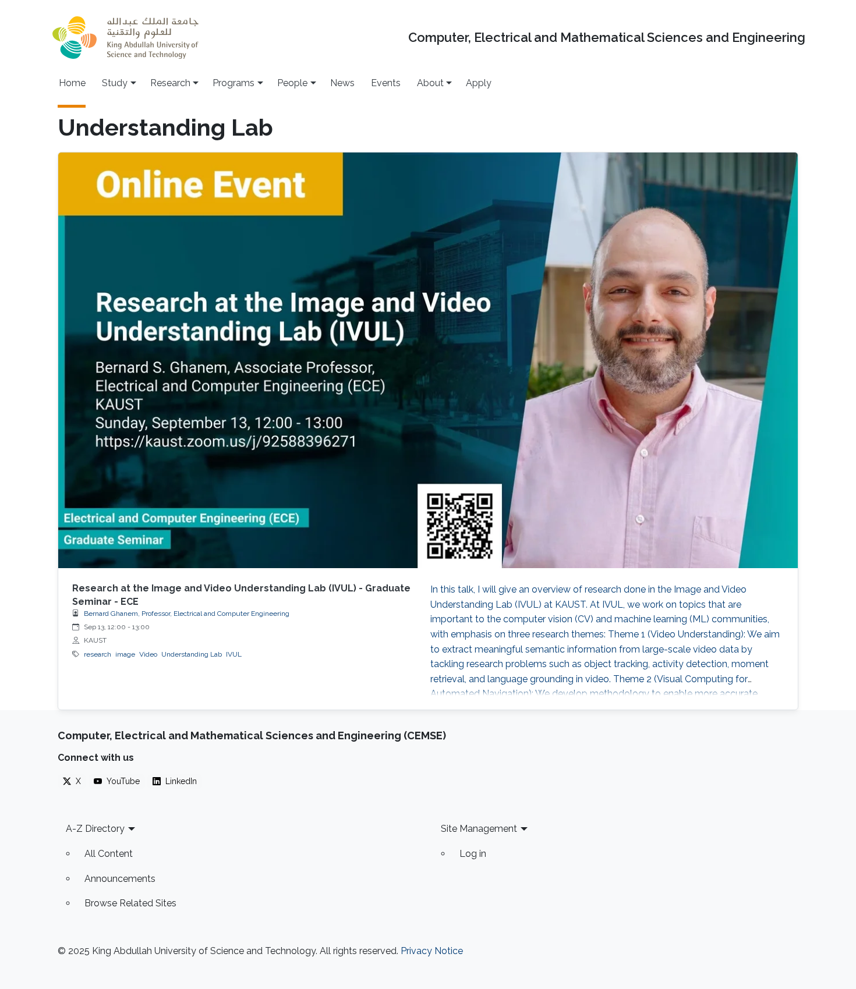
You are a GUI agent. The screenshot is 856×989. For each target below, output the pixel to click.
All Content (108, 853)
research (97, 654)
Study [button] (115, 82)
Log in (472, 853)
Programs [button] (233, 82)
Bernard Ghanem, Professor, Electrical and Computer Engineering (186, 613)
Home (72, 82)
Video (148, 654)
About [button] (430, 82)
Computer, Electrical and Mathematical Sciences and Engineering (606, 37)
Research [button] (170, 82)
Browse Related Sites (130, 903)
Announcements (119, 878)
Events (386, 82)
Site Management (479, 828)
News (342, 82)
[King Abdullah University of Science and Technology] (125, 37)
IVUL (234, 654)
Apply (478, 82)
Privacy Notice (432, 950)
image (125, 654)
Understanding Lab (191, 654)
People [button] (292, 82)
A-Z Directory (95, 828)
